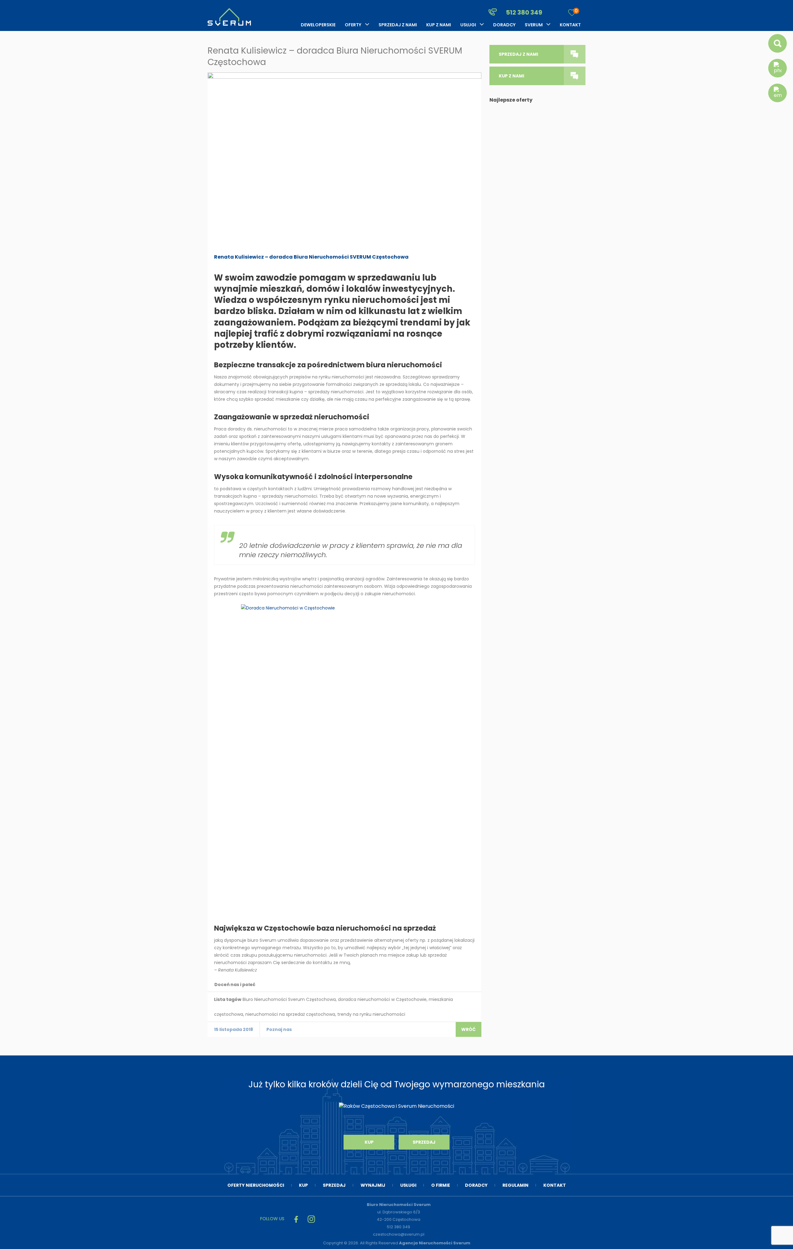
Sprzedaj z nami (398, 25)
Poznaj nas (279, 1029)
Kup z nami (438, 25)
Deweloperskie (318, 25)
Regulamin (515, 1185)
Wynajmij (373, 1185)
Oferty (353, 25)
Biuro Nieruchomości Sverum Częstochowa (289, 999)
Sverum (534, 25)
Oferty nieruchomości (255, 1185)
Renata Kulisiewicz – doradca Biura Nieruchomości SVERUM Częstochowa (311, 256)
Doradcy (504, 25)
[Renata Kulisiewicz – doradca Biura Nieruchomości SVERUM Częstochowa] (344, 159)
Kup (369, 1142)
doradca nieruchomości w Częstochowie (382, 999)
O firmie (440, 1185)
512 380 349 (523, 12)
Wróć (468, 1029)
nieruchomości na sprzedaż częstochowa (290, 1014)
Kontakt (570, 25)
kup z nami (511, 76)
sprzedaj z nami (518, 54)
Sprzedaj (424, 1142)
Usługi (468, 25)
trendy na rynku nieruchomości (371, 1014)
